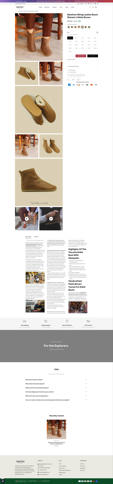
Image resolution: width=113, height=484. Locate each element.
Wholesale (82, 470)
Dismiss (50, 1)
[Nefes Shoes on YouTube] (95, 3)
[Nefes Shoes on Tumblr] (92, 3)
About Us (82, 463)
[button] (90, 7)
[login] (93, 7)
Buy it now (92, 55)
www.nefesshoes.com (44, 474)
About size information (73, 34)
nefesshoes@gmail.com (44, 472)
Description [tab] (28, 236)
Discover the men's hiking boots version (35, 240)
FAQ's (60, 463)
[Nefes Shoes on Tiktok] (97, 3)
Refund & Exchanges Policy (65, 470)
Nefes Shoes (56, 440)
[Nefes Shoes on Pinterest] (88, 3)
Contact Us (82, 466)
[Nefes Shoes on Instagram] (90, 3)
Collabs (60, 474)
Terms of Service (62, 466)
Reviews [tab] (36, 236)
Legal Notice (82, 468)
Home (16, 11)
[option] (39, 37)
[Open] (3, 481)
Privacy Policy (62, 468)
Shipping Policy (62, 472)
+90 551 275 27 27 (42, 470)
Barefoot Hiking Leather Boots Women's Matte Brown (56, 443)
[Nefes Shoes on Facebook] (85, 3)
